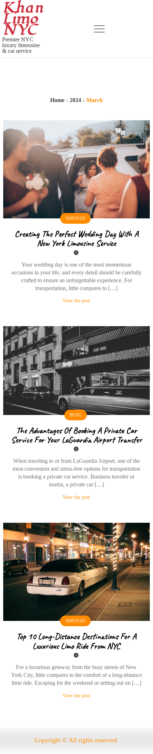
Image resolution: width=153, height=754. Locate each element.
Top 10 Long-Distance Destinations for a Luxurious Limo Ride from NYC (76, 641)
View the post (76, 300)
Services (75, 218)
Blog (75, 415)
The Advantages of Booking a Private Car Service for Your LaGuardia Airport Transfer (76, 435)
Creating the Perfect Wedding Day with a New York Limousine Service (76, 238)
